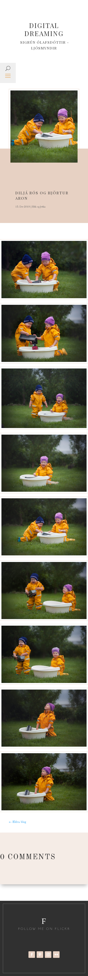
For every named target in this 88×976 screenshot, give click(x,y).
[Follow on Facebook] (31, 954)
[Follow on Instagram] (48, 954)
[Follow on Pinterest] (40, 954)
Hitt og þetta (38, 207)
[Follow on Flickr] (56, 954)
